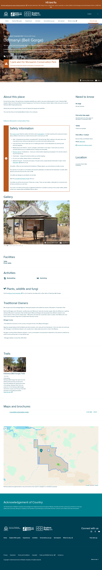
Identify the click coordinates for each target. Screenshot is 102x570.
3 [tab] (7, 245)
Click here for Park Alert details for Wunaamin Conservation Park (27, 65)
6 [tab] (12, 245)
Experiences (28, 21)
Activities (37, 21)
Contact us (60, 555)
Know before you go (49, 21)
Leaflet (87, 485)
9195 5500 (82, 141)
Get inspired (61, 21)
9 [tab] (16, 245)
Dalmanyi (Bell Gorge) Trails (14, 374)
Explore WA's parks (17, 21)
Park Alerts (15, 162)
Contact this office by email (85, 145)
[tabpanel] (37, 222)
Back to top (94, 559)
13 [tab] (22, 245)
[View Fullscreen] (5, 434)
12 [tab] (21, 245)
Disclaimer (13, 555)
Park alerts (92, 21)
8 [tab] (15, 245)
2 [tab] (6, 245)
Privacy (6, 555)
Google (96, 485)
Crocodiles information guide (19, 412)
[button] (41, 450)
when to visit (15, 134)
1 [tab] (4, 245)
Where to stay (71, 21)
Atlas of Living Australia (14, 293)
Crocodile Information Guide (22, 178)
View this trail (7, 392)
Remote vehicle (17, 152)
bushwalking (41, 134)
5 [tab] (10, 245)
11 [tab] (19, 245)
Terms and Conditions (24, 555)
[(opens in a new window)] (6, 16)
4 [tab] (9, 245)
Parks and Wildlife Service (46, 555)
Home (7, 21)
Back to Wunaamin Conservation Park (17, 121)
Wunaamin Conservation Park (15, 36)
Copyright (34, 555)
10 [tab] (18, 245)
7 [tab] (13, 245)
